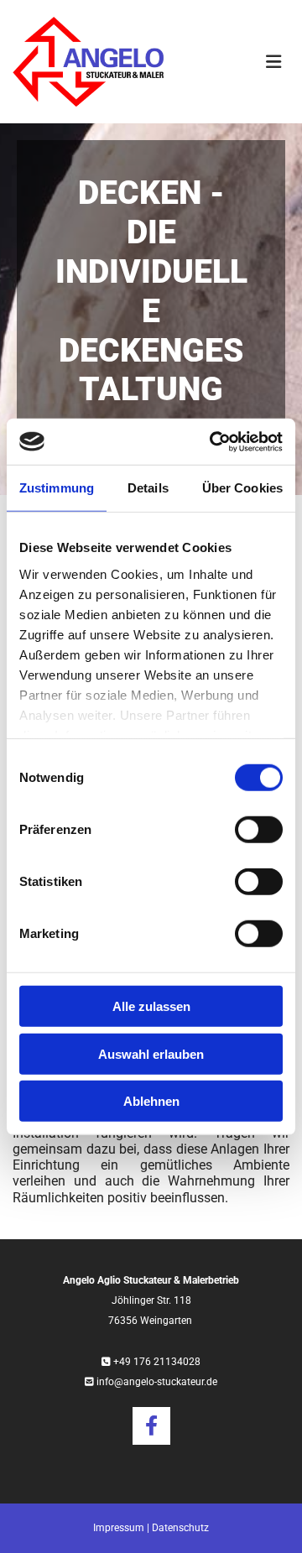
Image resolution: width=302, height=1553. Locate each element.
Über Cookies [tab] (242, 488)
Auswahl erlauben (151, 1053)
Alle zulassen (151, 1006)
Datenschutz (180, 1528)
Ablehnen (151, 1101)
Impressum (118, 1528)
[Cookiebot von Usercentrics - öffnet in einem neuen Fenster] (213, 441)
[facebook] (151, 1426)
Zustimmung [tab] (56, 488)
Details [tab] (148, 488)
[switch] (259, 829)
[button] (239, 62)
